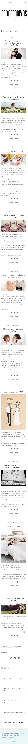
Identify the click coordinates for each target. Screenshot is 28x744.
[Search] (26, 2)
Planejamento (13, 271)
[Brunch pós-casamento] (13, 159)
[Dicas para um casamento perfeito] (13, 339)
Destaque (14, 93)
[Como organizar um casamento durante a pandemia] (13, 53)
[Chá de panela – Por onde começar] (13, 226)
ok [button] (14, 741)
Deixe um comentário (13, 84)
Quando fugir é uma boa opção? (14, 599)
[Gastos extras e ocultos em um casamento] (13, 285)
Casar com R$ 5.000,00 (13, 392)
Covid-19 (13, 37)
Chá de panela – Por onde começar (13, 216)
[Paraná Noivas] (14, 12)
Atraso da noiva (13, 526)
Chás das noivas (14, 211)
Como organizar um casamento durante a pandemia (13, 43)
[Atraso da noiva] (13, 546)
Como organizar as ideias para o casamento (13, 466)
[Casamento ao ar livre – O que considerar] (13, 107)
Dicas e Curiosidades (13, 325)
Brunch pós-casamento (13, 151)
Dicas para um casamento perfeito (13, 330)
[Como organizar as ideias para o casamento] (13, 478)
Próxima (19, 646)
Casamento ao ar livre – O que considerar (14, 98)
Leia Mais (14, 80)
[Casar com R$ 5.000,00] (13, 412)
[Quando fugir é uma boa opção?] (13, 608)
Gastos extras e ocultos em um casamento (14, 276)
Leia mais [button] (11, 737)
